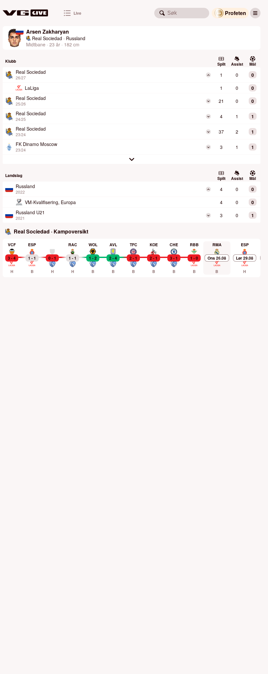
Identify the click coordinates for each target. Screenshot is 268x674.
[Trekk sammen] (208, 75)
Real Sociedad (47, 38)
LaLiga (32, 88)
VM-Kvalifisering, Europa (50, 202)
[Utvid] (208, 101)
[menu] (255, 13)
